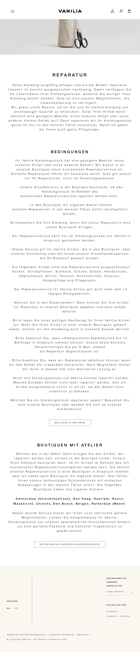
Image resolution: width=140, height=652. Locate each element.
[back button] (131, 593)
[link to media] (70, 30)
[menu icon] (12, 11)
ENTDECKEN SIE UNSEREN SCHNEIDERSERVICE (70, 544)
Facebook (112, 616)
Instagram (112, 611)
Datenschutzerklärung (61, 635)
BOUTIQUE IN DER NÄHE (70, 422)
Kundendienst (69, 409)
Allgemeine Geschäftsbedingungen (26, 635)
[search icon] (121, 11)
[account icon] (112, 11)
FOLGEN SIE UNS (117, 605)
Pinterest (126, 616)
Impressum (83, 635)
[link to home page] (70, 11)
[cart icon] (129, 11)
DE (8, 608)
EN (16, 608)
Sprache (12, 601)
